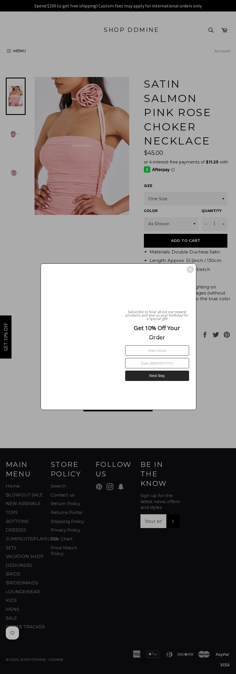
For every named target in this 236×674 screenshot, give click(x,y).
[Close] (190, 269)
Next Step (157, 375)
